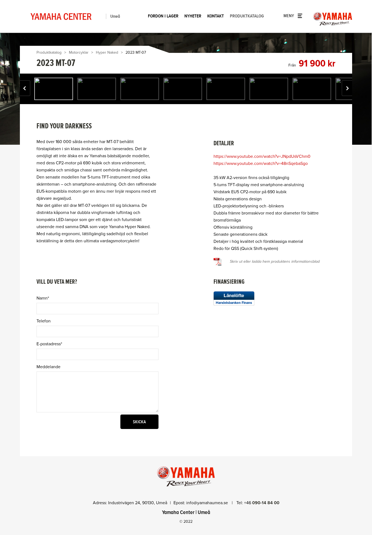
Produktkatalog (247, 16)
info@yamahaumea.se (207, 503)
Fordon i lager (163, 16)
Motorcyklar (79, 52)
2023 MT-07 (136, 52)
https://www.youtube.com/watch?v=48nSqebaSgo (261, 163)
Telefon (43, 321)
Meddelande (48, 367)
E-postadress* (49, 344)
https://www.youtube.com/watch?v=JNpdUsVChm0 (262, 156)
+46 (261, 503)
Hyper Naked (107, 52)
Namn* (42, 298)
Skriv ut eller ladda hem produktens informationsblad (275, 261)
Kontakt (215, 16)
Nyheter (192, 16)
